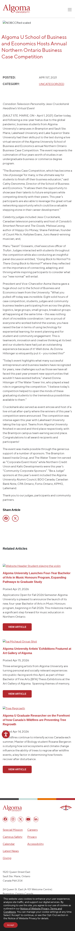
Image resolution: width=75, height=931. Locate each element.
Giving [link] (7, 858)
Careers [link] (32, 830)
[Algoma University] (16, 9)
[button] (12, 808)
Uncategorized (51, 84)
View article (17, 626)
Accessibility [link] (35, 844)
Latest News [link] (11, 851)
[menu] (5, 819)
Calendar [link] (9, 844)
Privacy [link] (32, 837)
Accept (10, 925)
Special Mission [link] (13, 830)
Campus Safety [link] (12, 837)
